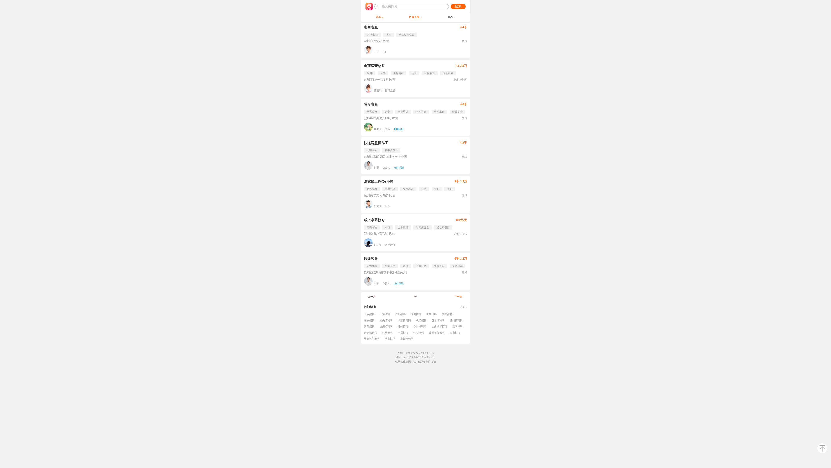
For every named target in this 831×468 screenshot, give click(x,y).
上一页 (372, 296)
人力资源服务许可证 (424, 361)
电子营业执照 (403, 361)
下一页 (458, 296)
